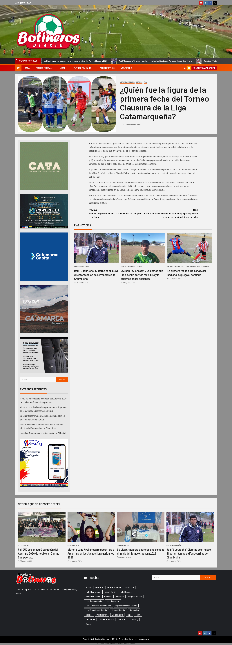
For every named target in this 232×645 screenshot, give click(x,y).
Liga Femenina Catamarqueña (98, 606)
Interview (120, 596)
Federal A (99, 587)
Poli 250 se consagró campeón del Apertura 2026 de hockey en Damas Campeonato (38, 553)
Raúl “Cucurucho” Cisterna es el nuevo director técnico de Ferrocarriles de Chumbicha (105, 61)
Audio (88, 587)
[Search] (184, 68)
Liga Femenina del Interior (96, 610)
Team (138, 615)
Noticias (139, 82)
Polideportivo (107, 68)
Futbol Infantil (109, 592)
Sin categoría (117, 615)
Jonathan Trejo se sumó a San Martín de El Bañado (175, 61)
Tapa (27, 68)
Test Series (90, 619)
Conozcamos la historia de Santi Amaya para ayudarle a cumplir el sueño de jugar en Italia (171, 213)
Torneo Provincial (106, 619)
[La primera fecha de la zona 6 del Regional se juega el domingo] (189, 248)
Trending (134, 619)
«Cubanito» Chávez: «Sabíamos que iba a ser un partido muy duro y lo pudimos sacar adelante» (142, 274)
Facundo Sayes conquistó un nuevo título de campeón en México (115, 213)
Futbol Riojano (126, 592)
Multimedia (126, 68)
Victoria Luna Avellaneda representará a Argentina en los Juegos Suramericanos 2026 (91, 553)
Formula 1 (130, 587)
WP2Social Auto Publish (105, 644)
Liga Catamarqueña (127, 82)
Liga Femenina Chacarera (126, 606)
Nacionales (134, 610)
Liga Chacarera (203, 266)
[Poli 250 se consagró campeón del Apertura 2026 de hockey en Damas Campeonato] (42, 527)
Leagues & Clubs (135, 596)
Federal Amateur (173, 266)
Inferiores (108, 596)
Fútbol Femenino (82, 68)
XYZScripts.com (129, 644)
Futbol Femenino (93, 592)
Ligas (62, 68)
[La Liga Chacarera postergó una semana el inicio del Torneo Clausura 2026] (141, 527)
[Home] (18, 68)
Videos (139, 266)
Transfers (122, 619)
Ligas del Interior (118, 610)
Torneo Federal (43, 68)
